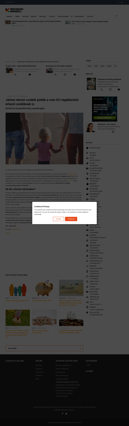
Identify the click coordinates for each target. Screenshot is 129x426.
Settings (58, 219)
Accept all (71, 219)
